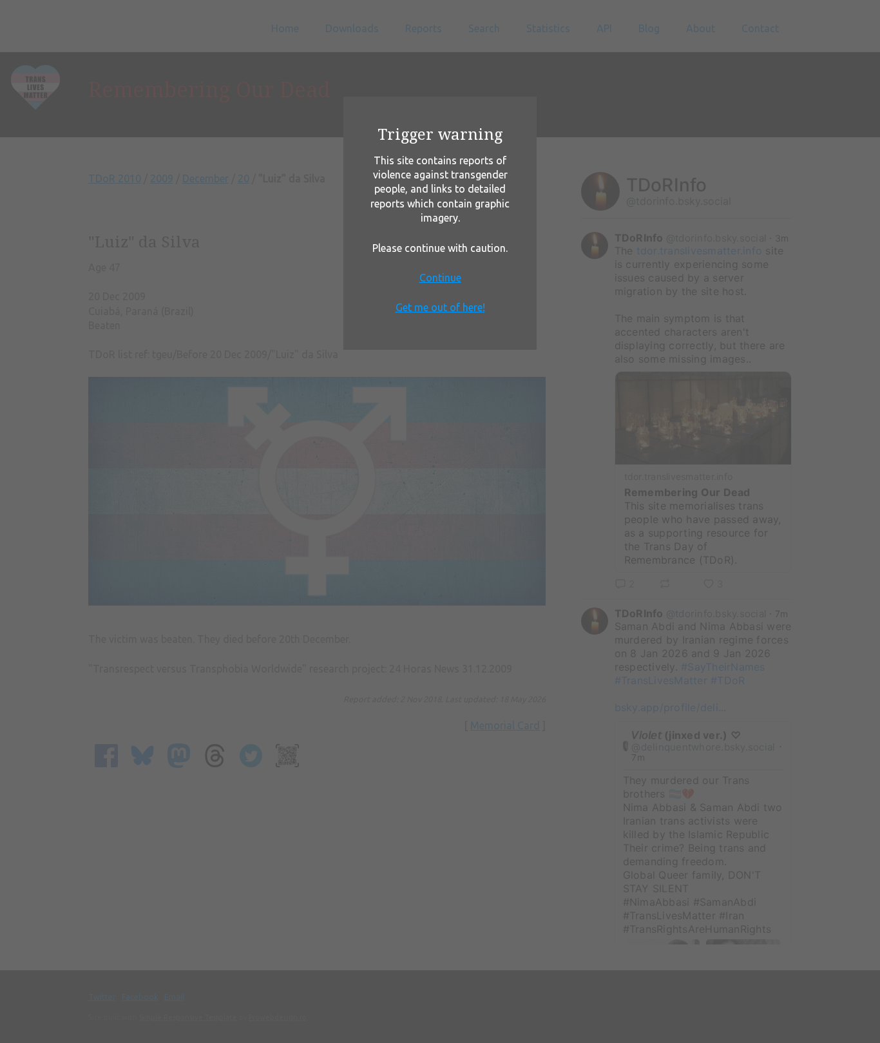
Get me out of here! (440, 307)
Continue (440, 277)
